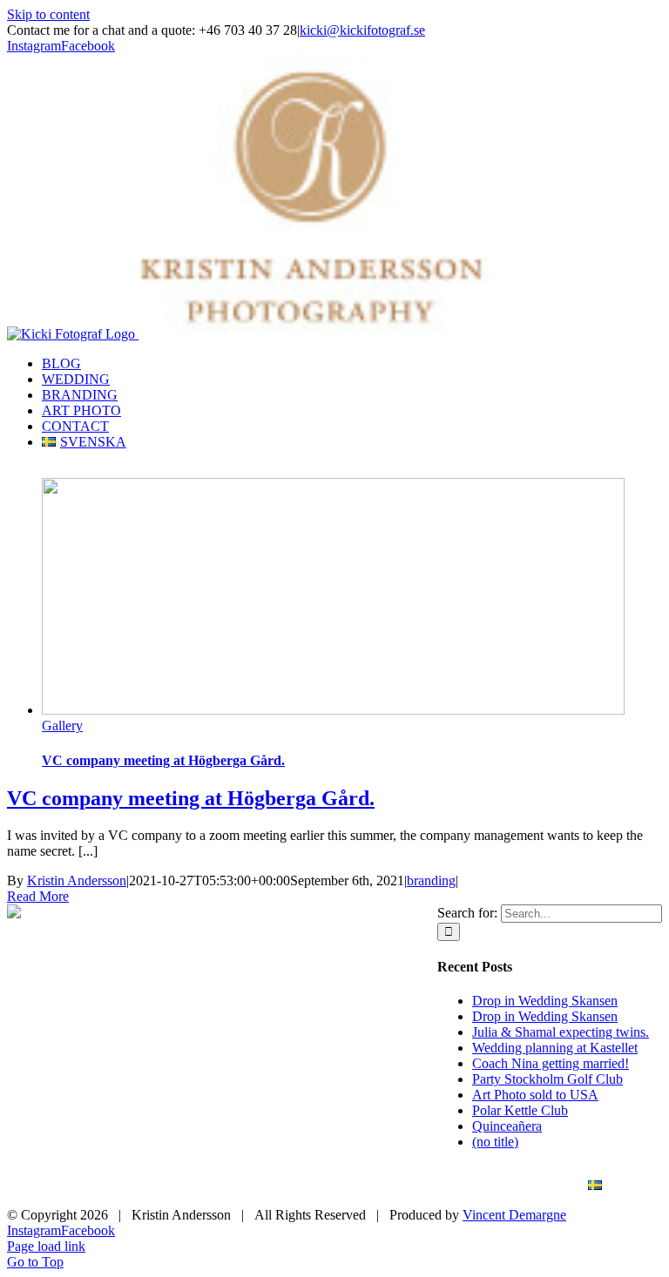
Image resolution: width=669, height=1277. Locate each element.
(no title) (495, 1141)
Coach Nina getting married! (550, 1063)
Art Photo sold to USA (535, 1094)
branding (431, 880)
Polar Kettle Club (520, 1110)
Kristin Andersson (76, 880)
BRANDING (293, 1186)
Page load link (46, 1246)
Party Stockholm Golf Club (547, 1079)
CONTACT (513, 1186)
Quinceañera (507, 1126)
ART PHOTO (405, 1186)
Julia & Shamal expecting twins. (560, 1032)
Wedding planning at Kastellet (555, 1047)
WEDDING (186, 1186)
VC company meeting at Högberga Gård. (163, 760)
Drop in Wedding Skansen (545, 1000)
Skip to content (48, 14)
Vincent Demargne (514, 1214)
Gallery (62, 725)
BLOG (94, 1186)
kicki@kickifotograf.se (362, 30)
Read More (38, 896)
